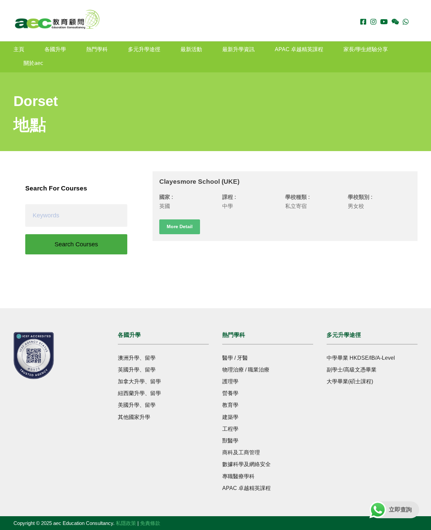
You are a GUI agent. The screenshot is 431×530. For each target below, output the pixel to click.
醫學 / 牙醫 (235, 358)
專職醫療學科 (238, 476)
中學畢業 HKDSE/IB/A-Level (361, 358)
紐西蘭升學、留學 (139, 393)
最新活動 (191, 49)
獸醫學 (230, 441)
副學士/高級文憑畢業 (351, 370)
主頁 (18, 49)
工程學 (230, 429)
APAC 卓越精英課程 (299, 49)
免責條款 (150, 523)
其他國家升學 (134, 417)
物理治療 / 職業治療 (245, 370)
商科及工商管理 (241, 452)
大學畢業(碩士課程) (350, 381)
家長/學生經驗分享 (365, 49)
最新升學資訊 (238, 49)
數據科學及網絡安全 (246, 464)
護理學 (230, 381)
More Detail (180, 226)
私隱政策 (126, 523)
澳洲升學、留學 (137, 358)
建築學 (230, 417)
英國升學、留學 (137, 370)
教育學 (230, 405)
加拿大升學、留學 (139, 381)
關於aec (33, 63)
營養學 (230, 393)
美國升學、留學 (137, 405)
